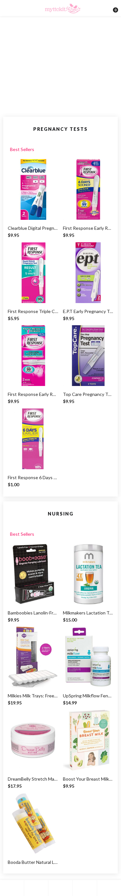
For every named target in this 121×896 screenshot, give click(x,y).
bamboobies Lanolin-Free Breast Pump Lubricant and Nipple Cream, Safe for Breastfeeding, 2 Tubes (33, 612)
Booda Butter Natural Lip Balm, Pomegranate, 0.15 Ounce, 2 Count (33, 862)
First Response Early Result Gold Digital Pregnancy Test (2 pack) (33, 394)
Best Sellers (22, 149)
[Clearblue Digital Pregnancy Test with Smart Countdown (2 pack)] (33, 189)
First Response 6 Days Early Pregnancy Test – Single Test (33, 477)
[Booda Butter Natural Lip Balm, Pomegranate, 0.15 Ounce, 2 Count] (33, 823)
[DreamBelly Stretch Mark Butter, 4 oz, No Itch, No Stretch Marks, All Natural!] (33, 740)
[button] (113, 8)
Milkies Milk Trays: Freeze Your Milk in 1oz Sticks (33, 695)
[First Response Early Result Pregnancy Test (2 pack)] (88, 189)
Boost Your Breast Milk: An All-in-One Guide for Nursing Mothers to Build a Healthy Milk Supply (88, 779)
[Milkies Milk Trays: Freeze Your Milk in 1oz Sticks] (33, 657)
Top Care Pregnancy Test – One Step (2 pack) (88, 394)
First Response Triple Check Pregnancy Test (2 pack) (33, 311)
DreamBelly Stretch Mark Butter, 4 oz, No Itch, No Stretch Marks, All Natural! (33, 779)
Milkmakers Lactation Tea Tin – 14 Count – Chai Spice (88, 612)
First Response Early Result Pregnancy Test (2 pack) (88, 228)
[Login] (84, 888)
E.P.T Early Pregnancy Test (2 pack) (88, 311)
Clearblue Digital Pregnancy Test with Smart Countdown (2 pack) (33, 228)
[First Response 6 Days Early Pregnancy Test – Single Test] (33, 438)
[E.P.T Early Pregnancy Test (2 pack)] (88, 272)
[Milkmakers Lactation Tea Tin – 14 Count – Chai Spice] (88, 574)
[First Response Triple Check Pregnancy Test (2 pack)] (33, 272)
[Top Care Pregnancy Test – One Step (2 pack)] (88, 355)
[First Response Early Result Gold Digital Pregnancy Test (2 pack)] (33, 355)
